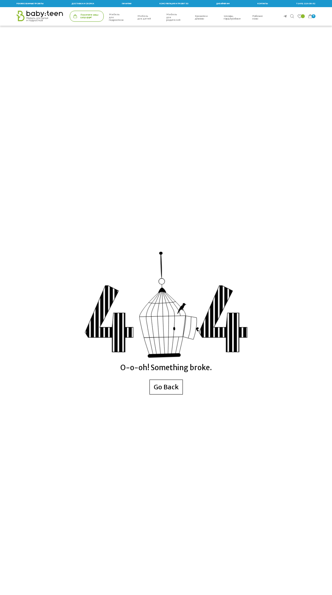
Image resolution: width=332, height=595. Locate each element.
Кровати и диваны (201, 17)
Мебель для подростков (116, 17)
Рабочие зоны (257, 17)
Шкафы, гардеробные (232, 17)
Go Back (166, 387)
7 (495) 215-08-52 (305, 4)
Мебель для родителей (173, 17)
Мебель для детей (144, 17)
